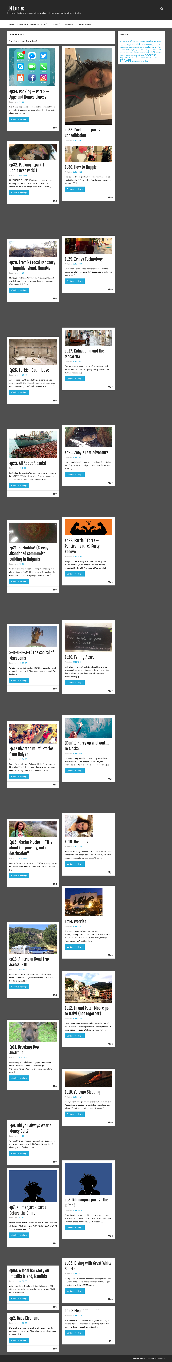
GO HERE (124, 49)
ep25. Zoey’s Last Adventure (86, 452)
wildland (138, 61)
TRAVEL (126, 60)
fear (146, 47)
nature (131, 52)
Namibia (127, 52)
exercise (137, 47)
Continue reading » (19, 119)
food (160, 47)
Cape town (131, 45)
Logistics (56, 24)
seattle (132, 58)
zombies (145, 61)
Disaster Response (126, 47)
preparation (125, 57)
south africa (137, 58)
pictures (140, 55)
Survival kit (154, 58)
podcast (150, 54)
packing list (158, 52)
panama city (123, 55)
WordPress (146, 1358)
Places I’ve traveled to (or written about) (28, 24)
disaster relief (156, 45)
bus (126, 45)
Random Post (85, 24)
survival (148, 58)
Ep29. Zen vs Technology (84, 259)
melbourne (157, 49)
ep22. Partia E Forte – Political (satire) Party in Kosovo (84, 546)
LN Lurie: (15, 8)
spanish (143, 58)
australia (151, 41)
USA (134, 61)
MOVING (122, 52)
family (142, 48)
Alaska (137, 42)
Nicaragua (136, 52)
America (142, 41)
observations (144, 52)
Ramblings (69, 24)
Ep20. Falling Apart (79, 657)
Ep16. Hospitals (76, 841)
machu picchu (148, 50)
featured (153, 47)
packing (151, 51)
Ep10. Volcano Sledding (82, 1092)
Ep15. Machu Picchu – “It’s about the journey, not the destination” (30, 848)
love (142, 50)
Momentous (160, 1358)
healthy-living (132, 50)
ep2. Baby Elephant (24, 1318)
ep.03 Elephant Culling (82, 1310)
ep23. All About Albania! (27, 463)
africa (132, 41)
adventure (124, 41)
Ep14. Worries (75, 921)
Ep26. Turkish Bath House (29, 370)
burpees (122, 45)
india (138, 50)
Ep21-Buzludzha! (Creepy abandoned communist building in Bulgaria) (28, 553)
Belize (159, 41)
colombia (148, 44)
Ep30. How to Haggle (81, 167)
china (139, 44)
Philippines (131, 55)
